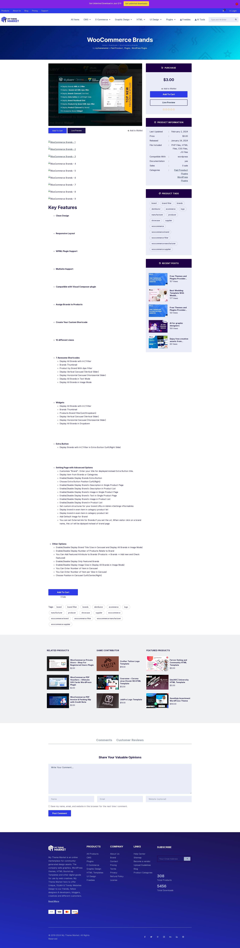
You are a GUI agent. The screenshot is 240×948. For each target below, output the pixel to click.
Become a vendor (142, 861)
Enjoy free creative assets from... (179, 340)
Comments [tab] (104, 740)
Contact (114, 861)
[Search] (236, 20)
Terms (113, 869)
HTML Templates (95, 872)
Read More (53, 901)
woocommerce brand (59, 618)
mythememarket (101, 48)
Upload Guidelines (142, 865)
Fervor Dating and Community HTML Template (178, 662)
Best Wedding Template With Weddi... (177, 293)
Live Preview (76, 130)
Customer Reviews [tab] (130, 740)
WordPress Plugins (139, 48)
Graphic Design (94, 869)
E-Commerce (93, 865)
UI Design (91, 876)
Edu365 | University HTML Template (179, 681)
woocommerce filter (82, 618)
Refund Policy (117, 876)
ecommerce (113, 607)
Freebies (91, 880)
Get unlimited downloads (136, 3)
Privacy (113, 872)
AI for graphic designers (176, 324)
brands (85, 607)
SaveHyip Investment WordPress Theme (180, 699)
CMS (89, 857)
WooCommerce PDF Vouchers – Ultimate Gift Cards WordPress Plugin (81, 681)
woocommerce (114, 613)
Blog (136, 869)
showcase (86, 613)
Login (234, 11)
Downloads (113, 45)
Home (104, 45)
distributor (98, 607)
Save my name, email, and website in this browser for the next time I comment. (89, 806)
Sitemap (138, 857)
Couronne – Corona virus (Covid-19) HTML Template (130, 681)
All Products (92, 854)
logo (126, 607)
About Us (114, 854)
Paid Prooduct (117, 48)
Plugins (127, 48)
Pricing (113, 865)
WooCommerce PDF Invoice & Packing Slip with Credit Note (80, 699)
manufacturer (56, 613)
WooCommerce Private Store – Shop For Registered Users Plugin (82, 662)
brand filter (72, 607)
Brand (113, 857)
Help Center (139, 854)
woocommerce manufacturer (109, 618)
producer (72, 613)
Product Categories (143, 872)
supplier (99, 613)
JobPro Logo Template (131, 699)
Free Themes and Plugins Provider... (178, 277)
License (113, 880)
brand (59, 607)
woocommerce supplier (60, 624)
